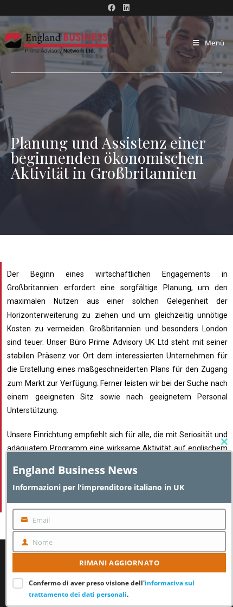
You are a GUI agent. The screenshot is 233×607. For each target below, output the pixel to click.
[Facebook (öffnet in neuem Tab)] (111, 7)
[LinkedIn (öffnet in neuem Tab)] (124, 7)
